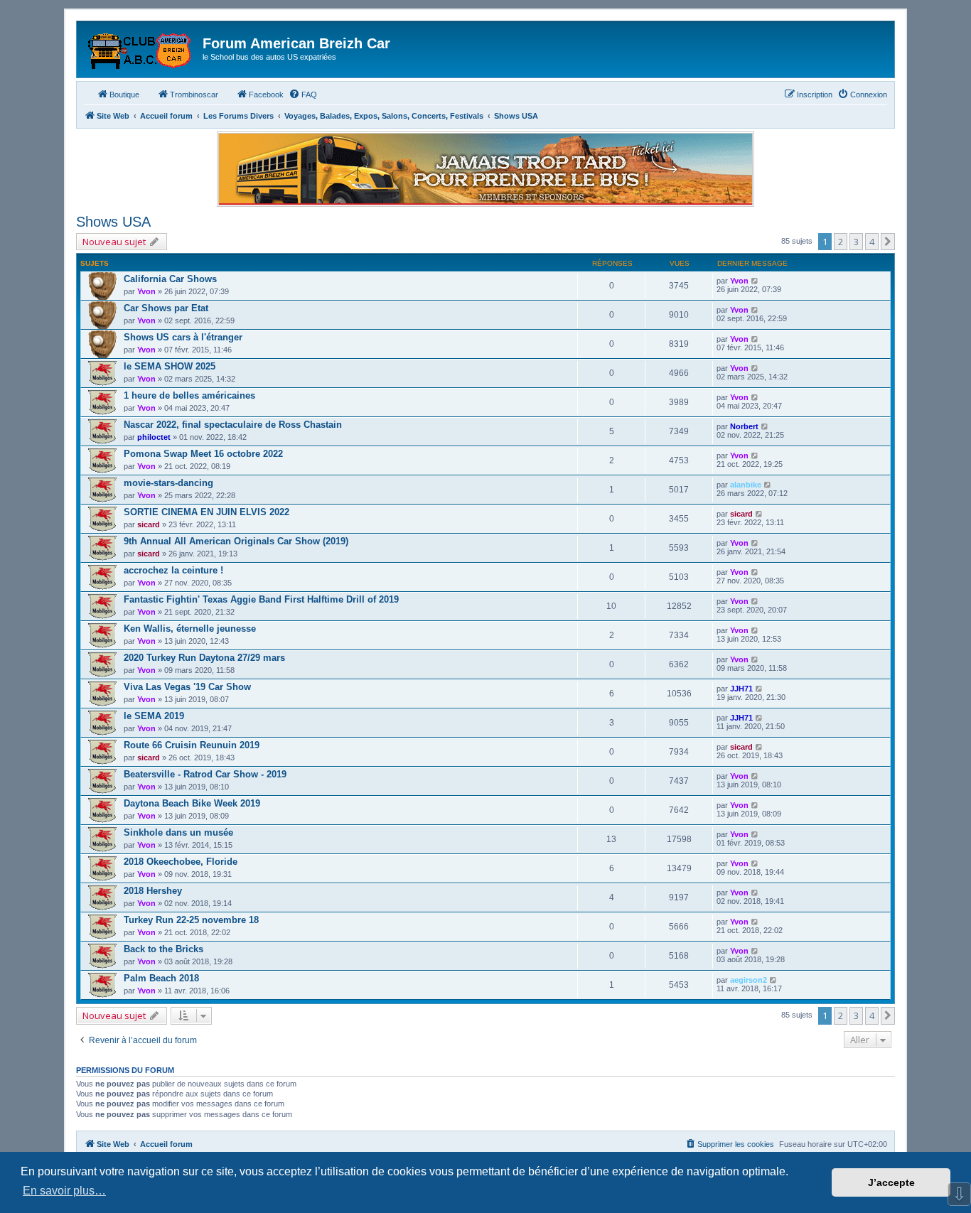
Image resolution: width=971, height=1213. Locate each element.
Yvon (146, 291)
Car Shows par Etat (166, 308)
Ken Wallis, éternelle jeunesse (190, 628)
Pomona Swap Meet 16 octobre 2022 (203, 453)
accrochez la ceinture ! (173, 570)
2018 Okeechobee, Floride (180, 861)
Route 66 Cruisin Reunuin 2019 (191, 745)
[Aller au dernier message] (755, 280)
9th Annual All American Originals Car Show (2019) (236, 541)
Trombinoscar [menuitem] (194, 94)
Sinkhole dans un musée (178, 832)
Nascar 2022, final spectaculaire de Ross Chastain (233, 424)
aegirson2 (748, 980)
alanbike (745, 484)
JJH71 (741, 688)
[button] (888, 241)
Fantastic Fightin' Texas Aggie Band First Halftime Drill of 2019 (261, 599)
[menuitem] (303, 94)
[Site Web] (141, 47)
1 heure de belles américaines (189, 395)
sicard (148, 524)
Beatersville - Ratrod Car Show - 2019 (205, 774)
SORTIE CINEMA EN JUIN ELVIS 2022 (206, 512)
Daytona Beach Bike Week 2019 (192, 803)
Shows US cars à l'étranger (183, 337)
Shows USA (113, 222)
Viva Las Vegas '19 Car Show (187, 686)
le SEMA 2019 (154, 716)
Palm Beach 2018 (161, 978)
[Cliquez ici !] (485, 169)
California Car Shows (170, 279)
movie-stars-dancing (168, 483)
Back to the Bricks (163, 949)
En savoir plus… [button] (64, 1191)
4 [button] (871, 241)
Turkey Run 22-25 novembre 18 (191, 920)
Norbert (744, 426)
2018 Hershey (153, 890)
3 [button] (856, 241)
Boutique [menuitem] (124, 94)
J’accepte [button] (891, 1182)
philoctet (154, 437)
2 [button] (840, 241)
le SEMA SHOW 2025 (169, 366)
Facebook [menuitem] (266, 94)
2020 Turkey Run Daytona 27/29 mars (204, 657)
